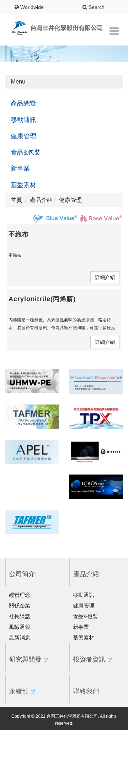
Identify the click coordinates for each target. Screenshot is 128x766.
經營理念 (19, 595)
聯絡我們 (86, 691)
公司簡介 (22, 574)
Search (96, 7)
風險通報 (19, 627)
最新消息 (19, 637)
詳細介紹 (105, 277)
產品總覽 (23, 103)
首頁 (16, 200)
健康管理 (23, 136)
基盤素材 (23, 184)
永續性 (19, 691)
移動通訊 (23, 119)
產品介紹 (86, 574)
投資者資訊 (90, 659)
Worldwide (31, 7)
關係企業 (19, 605)
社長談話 (19, 616)
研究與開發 (26, 659)
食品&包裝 (26, 152)
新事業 (20, 168)
